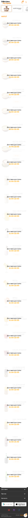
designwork (23, 515)
